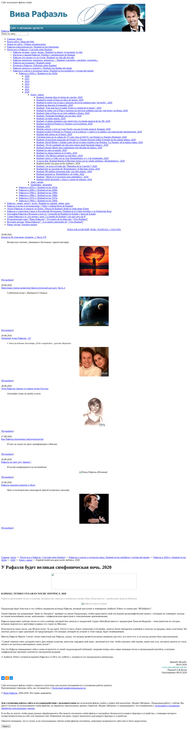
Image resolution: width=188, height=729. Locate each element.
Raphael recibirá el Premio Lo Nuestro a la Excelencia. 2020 (64, 124)
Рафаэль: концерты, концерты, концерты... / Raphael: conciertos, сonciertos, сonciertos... (55, 60)
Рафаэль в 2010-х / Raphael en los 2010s (38, 187)
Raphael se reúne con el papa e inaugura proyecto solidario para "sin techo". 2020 (74, 102)
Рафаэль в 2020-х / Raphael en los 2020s (38, 73)
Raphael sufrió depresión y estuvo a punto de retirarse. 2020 (64, 179)
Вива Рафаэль (10, 693)
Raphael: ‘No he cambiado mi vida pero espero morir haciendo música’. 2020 (72, 145)
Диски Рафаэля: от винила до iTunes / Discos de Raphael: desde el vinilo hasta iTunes (48, 208)
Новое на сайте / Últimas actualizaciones (26, 44)
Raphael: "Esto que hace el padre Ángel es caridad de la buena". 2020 (68, 108)
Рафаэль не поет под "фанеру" (16, 462)
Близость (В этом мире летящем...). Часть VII (23, 237)
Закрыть (6, 726)
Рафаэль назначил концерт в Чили (18, 485)
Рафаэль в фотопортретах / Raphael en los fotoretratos (33, 47)
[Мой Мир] (11, 678)
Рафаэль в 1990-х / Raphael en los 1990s (38, 192)
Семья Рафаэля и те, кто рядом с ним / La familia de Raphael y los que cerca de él (46, 216)
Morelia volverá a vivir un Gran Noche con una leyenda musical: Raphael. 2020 (73, 129)
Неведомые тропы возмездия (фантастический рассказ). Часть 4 (33, 288)
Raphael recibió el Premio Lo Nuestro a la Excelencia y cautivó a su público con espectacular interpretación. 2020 (89, 131)
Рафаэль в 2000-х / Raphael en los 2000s (38, 190)
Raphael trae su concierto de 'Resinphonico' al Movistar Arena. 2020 (68, 169)
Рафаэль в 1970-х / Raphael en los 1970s (38, 198)
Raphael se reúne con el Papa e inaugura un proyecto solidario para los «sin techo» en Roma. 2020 (82, 110)
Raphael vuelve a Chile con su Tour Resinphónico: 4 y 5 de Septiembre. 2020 (72, 158)
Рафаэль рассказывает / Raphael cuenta (32, 63)
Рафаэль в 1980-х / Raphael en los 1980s (38, 195)
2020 (27, 92)
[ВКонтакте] (3, 678)
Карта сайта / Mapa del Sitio (20, 41)
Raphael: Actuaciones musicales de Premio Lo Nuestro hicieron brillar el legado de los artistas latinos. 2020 (86, 139)
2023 (27, 84)
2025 (27, 78)
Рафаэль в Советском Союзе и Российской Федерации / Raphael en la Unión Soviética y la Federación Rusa (59, 211)
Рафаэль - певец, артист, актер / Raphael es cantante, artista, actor (38, 203)
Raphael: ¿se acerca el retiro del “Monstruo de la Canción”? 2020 (66, 166)
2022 (27, 86)
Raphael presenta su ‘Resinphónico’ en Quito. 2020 (60, 174)
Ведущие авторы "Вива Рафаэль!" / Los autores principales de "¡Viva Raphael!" (45, 222)
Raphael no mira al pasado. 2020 (51, 150)
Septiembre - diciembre (41, 185)
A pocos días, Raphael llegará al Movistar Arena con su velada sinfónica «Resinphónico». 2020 (80, 161)
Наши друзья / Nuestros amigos (22, 224)
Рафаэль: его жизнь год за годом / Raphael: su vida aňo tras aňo (43, 57)
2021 (27, 89)
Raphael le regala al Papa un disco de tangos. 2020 (59, 100)
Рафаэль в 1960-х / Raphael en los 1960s (38, 200)
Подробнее (7, 280)
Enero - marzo (37, 94)
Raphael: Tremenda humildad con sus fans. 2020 (59, 116)
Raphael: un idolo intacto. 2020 (51, 118)
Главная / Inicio (14, 39)
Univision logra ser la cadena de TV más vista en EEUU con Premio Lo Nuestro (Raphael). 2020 (81, 137)
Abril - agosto (37, 182)
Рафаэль (5, 31)
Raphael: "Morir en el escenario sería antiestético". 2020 (62, 177)
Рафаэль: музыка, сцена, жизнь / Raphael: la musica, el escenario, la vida (47, 52)
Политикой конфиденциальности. (69, 688)
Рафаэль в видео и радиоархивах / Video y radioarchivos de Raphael (40, 206)
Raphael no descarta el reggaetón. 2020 (54, 105)
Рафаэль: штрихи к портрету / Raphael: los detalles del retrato (42, 68)
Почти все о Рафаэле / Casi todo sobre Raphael (29, 49)
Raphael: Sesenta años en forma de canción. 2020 (59, 97)
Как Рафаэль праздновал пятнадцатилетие (22, 439)
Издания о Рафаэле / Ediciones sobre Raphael (35, 65)
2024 (27, 81)
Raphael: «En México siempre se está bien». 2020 (59, 155)
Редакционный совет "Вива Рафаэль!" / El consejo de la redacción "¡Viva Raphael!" (47, 219)
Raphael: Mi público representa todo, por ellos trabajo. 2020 (64, 171)
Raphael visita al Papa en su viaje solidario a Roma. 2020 (62, 113)
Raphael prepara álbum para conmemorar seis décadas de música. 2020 (69, 147)
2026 (27, 76)
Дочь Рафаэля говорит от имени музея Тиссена (24, 388)
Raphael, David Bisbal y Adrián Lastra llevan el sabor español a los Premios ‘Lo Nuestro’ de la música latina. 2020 (89, 142)
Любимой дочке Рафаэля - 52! (16, 338)
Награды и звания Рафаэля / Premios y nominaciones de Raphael (44, 55)
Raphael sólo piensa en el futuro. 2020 (54, 134)
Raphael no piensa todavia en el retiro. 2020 (56, 153)
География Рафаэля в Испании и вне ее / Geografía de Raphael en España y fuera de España (51, 214)
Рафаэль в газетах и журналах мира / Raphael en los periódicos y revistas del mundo (53, 71)
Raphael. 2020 (43, 126)
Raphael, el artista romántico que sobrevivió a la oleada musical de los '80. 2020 (73, 121)
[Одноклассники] (7, 678)
